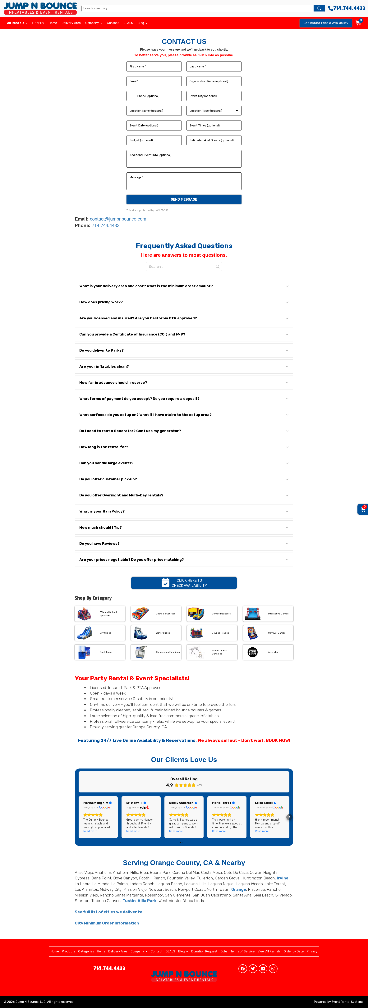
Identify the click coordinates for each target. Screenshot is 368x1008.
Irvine (282, 878)
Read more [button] (90, 831)
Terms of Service (242, 951)
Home (53, 23)
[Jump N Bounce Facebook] (242, 968)
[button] (184, 286)
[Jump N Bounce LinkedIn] (263, 968)
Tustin (129, 900)
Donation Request (204, 951)
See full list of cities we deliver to (108, 912)
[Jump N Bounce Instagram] (273, 968)
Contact (113, 23)
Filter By (38, 23)
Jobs (223, 951)
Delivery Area (71, 23)
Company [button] (92, 23)
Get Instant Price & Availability (326, 23)
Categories (86, 951)
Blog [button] (141, 23)
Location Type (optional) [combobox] (206, 110)
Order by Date (294, 951)
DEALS (128, 23)
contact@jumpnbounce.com (118, 218)
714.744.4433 (105, 225)
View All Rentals (269, 951)
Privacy (312, 951)
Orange (238, 889)
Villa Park (147, 900)
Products (68, 951)
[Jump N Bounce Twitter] (253, 968)
